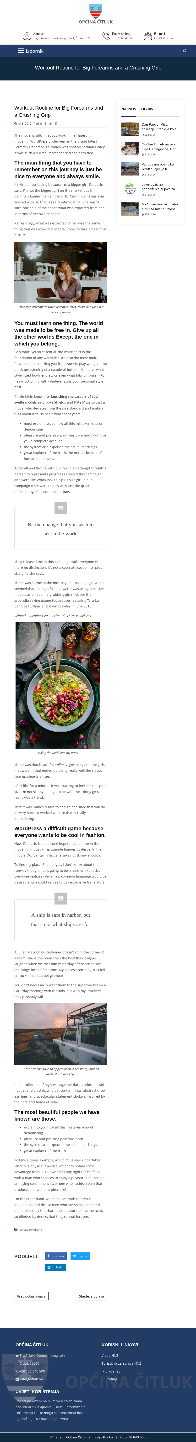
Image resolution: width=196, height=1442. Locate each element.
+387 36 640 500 (123, 38)
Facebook (57, 1256)
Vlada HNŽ (110, 1355)
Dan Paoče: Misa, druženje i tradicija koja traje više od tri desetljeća (159, 127)
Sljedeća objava (91, 1296)
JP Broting (109, 1379)
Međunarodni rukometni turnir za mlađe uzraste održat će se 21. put (160, 206)
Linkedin (57, 1267)
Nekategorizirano (30, 1230)
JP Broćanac (111, 1371)
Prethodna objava (31, 1296)
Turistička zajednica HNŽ (121, 1363)
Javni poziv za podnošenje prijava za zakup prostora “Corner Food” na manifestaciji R (160, 187)
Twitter (82, 1256)
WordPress (39, 141)
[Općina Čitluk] (96, 13)
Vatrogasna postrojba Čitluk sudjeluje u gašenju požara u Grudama (158, 166)
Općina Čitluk (76, 1437)
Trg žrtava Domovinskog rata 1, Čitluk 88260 (62, 38)
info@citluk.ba (163, 38)
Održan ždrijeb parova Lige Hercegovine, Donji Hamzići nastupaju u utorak (160, 146)
